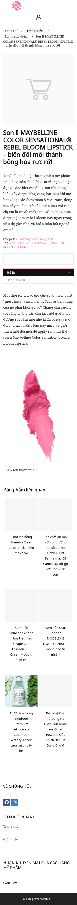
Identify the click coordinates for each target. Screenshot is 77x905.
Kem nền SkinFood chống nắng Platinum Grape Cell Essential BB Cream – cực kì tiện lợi (21, 643)
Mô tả (11, 272)
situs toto (10, 882)
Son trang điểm (16, 36)
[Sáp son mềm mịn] (38, 370)
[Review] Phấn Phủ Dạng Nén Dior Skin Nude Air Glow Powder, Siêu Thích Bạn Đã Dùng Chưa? (55, 729)
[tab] (38, 272)
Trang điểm (35, 31)
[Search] (70, 5)
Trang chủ (11, 31)
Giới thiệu (10, 839)
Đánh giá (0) (16, 280)
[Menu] (5, 5)
